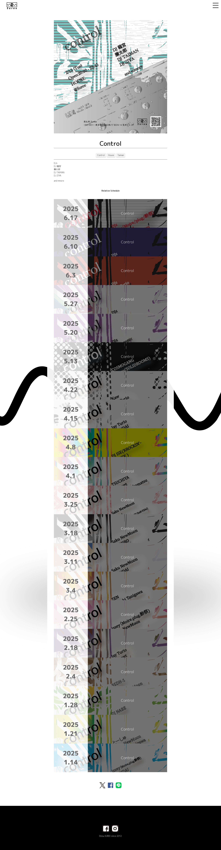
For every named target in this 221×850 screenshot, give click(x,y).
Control (101, 155)
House (111, 155)
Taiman (121, 155)
